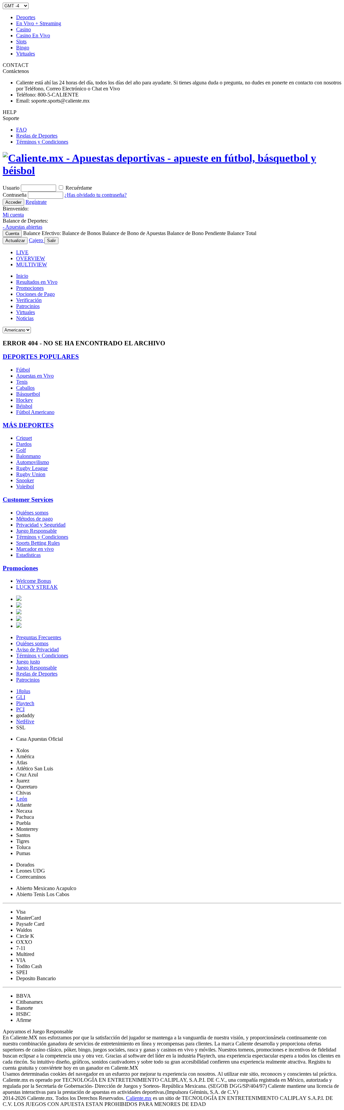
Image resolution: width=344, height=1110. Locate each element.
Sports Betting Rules (38, 543)
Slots (21, 41)
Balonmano (28, 456)
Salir (51, 240)
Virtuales (25, 53)
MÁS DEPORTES (28, 425)
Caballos (25, 388)
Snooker (25, 480)
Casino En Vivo (33, 35)
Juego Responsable (36, 531)
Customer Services (28, 499)
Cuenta (12, 233)
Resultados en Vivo (36, 282)
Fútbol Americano (35, 412)
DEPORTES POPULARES (41, 356)
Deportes (25, 17)
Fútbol (23, 370)
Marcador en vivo (35, 549)
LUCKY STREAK (37, 587)
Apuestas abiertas (22, 227)
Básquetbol (28, 394)
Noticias (25, 318)
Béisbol (24, 406)
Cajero (36, 240)
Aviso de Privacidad (37, 649)
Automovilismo (32, 462)
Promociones (30, 288)
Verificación (29, 300)
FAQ (21, 129)
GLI (20, 697)
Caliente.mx (139, 1098)
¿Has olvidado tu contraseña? (95, 195)
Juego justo (28, 661)
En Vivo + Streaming (38, 23)
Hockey (24, 400)
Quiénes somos (32, 512)
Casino (23, 29)
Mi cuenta (13, 215)
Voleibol (25, 486)
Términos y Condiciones (42, 142)
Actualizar (15, 240)
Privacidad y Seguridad (41, 525)
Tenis (22, 382)
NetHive (25, 721)
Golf (21, 450)
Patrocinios (28, 306)
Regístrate (36, 202)
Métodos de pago (34, 519)
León (21, 799)
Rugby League (32, 468)
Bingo (22, 47)
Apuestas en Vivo (35, 376)
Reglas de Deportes (36, 136)
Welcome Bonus (33, 581)
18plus (23, 691)
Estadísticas (28, 555)
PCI (20, 709)
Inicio (22, 276)
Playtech (25, 703)
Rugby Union (30, 474)
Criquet (24, 438)
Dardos (24, 444)
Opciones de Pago (35, 294)
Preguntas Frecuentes (38, 637)
